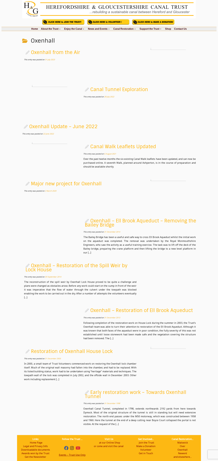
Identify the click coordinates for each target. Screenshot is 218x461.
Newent (182, 453)
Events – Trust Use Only (72, 455)
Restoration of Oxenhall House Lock (72, 351)
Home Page (36, 442)
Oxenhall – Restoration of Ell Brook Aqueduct (141, 310)
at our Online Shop (109, 442)
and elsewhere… (183, 456)
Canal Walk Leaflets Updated (123, 146)
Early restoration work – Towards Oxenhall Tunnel (135, 394)
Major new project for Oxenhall (66, 184)
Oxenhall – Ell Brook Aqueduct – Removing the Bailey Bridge (140, 223)
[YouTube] (78, 448)
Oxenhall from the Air (55, 52)
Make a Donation (145, 446)
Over (182, 446)
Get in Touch (146, 453)
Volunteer (145, 449)
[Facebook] (66, 448)
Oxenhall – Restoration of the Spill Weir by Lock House (76, 267)
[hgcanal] (72, 448)
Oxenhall (183, 449)
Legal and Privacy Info (35, 446)
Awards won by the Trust (35, 453)
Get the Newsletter (35, 456)
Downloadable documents (35, 449)
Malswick (182, 442)
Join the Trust (146, 442)
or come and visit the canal (109, 446)
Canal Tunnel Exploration (119, 89)
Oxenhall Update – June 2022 (63, 126)
